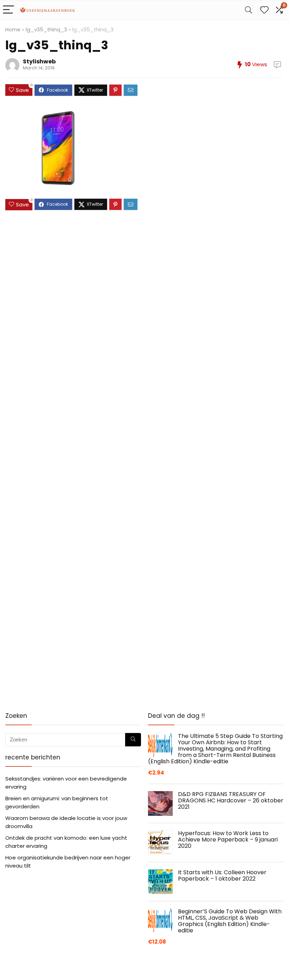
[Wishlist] (264, 10)
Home (12, 29)
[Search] (248, 10)
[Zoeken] (133, 739)
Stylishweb (39, 61)
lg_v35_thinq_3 (46, 29)
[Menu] (8, 10)
